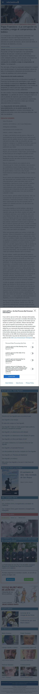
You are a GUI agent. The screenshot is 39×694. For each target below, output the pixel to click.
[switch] (32, 347)
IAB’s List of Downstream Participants (21, 337)
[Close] (35, 311)
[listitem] (19, 343)
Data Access (19, 383)
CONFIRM (11, 376)
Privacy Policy (30, 383)
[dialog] (19, 347)
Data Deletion (9, 383)
